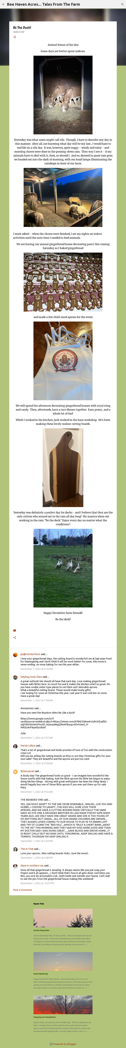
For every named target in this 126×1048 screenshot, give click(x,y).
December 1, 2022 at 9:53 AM (37, 791)
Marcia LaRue (28, 745)
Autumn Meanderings (40, 974)
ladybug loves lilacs (31, 676)
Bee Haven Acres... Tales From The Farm (43, 4)
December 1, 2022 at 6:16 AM (37, 668)
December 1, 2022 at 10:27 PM (37, 883)
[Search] (83, 4)
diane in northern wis (32, 865)
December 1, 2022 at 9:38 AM (37, 763)
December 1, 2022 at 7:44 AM (37, 700)
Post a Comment (22, 889)
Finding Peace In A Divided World (44, 1017)
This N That (27, 848)
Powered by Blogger (64, 1044)
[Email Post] (14, 629)
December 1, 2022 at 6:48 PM (37, 857)
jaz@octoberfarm (30, 654)
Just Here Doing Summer (41, 930)
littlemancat (27, 771)
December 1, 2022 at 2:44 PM (37, 841)
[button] (14, 37)
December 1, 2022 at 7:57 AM (37, 737)
